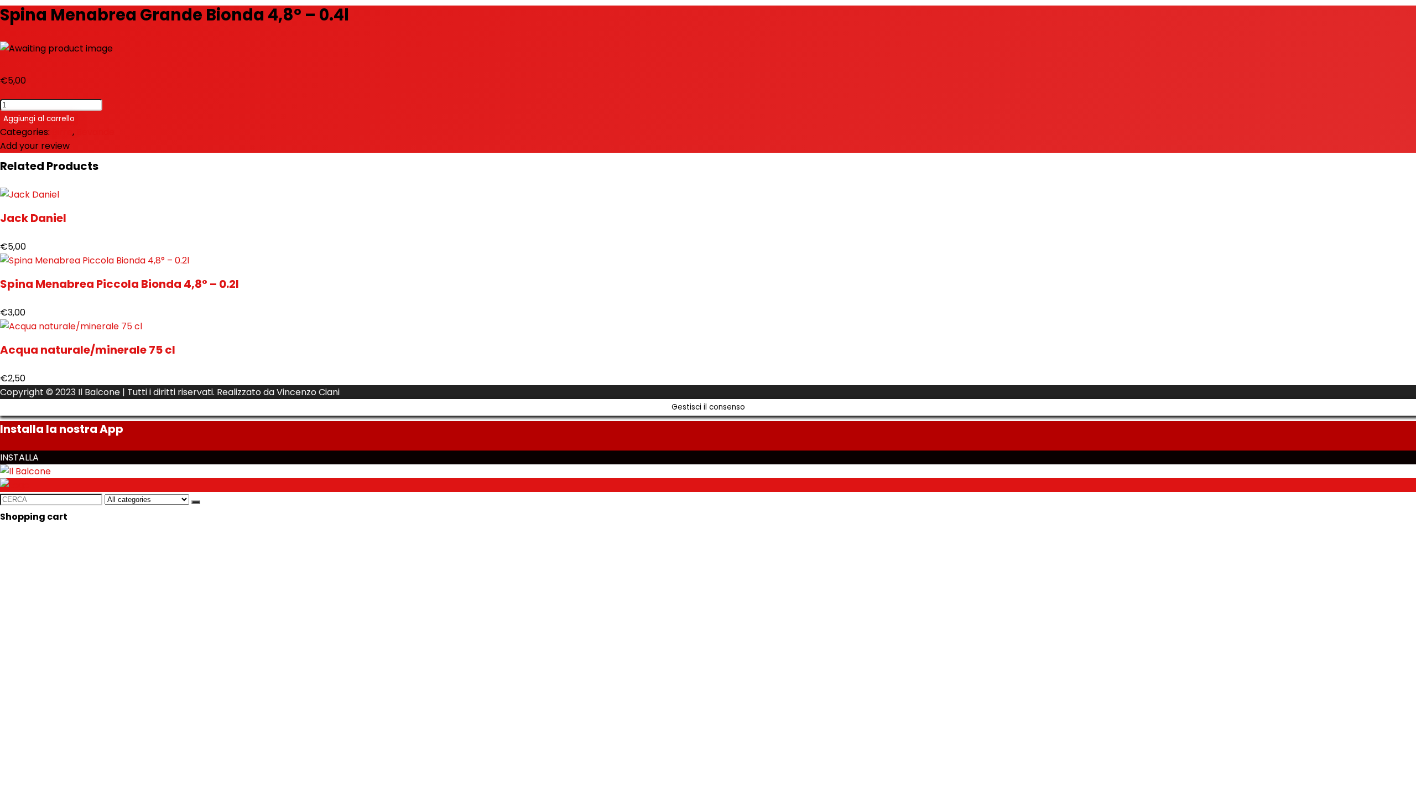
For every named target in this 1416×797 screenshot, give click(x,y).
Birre (62, 132)
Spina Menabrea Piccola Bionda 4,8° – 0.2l (119, 284)
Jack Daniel (33, 218)
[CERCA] (195, 502)
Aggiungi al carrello (39, 118)
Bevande (95, 132)
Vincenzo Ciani (308, 392)
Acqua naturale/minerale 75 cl (87, 350)
